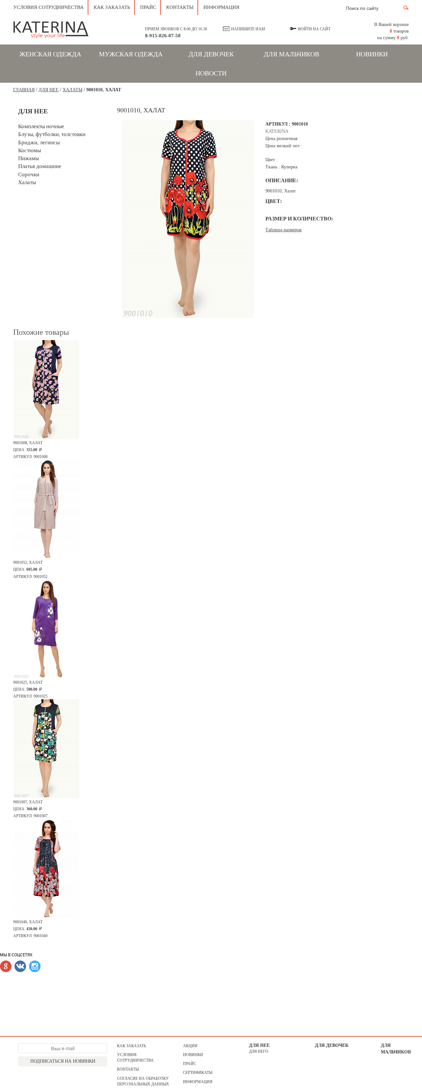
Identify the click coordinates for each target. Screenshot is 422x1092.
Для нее (259, 1045)
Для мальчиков (291, 54)
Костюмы (29, 150)
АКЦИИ (190, 1046)
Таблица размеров (283, 229)
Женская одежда (50, 54)
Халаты (72, 89)
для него (258, 1051)
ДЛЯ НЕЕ (49, 89)
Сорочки (28, 174)
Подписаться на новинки (62, 1061)
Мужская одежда (131, 54)
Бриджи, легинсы (39, 142)
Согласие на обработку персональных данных (143, 1081)
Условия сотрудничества (48, 7)
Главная (24, 89)
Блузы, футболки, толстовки (51, 134)
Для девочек (211, 54)
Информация (221, 7)
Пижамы (28, 158)
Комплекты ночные (41, 126)
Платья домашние (39, 166)
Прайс (148, 7)
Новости (211, 73)
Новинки (372, 54)
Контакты (180, 7)
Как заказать (112, 7)
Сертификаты (197, 1072)
